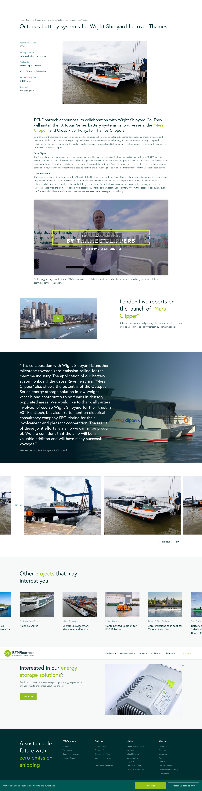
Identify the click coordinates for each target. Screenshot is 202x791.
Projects (143, 653)
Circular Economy (165, 765)
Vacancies (163, 754)
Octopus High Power (103, 758)
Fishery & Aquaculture (135, 769)
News (161, 758)
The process (67, 750)
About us (162, 750)
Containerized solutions (104, 765)
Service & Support (69, 758)
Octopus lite (99, 762)
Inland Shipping (133, 754)
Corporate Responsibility (168, 769)
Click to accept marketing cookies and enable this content (101, 237)
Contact (187, 653)
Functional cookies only (183, 785)
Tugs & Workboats (134, 762)
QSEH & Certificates (167, 762)
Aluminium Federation (158, 237)
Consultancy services (71, 754)
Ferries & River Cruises (135, 746)
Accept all (150, 785)
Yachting (130, 750)
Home (22, 20)
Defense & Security (134, 765)
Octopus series (100, 746)
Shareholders (164, 773)
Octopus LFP (100, 750)
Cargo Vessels (132, 758)
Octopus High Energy (103, 754)
